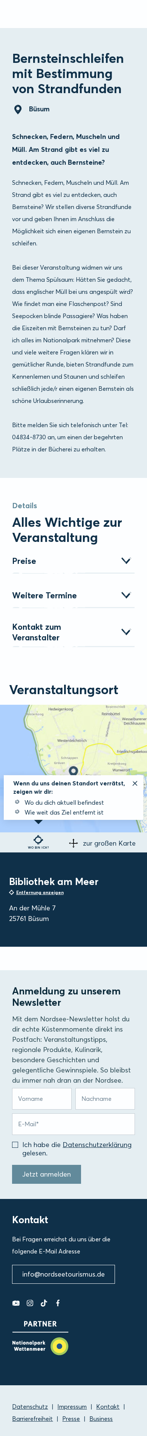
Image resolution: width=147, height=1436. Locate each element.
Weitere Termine (44, 595)
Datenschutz (30, 1406)
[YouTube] (16, 1303)
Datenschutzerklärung (97, 1144)
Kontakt (107, 1406)
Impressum (72, 1406)
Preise (24, 561)
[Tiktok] (44, 1303)
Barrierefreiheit (32, 1418)
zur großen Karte (109, 843)
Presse (71, 1418)
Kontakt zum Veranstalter (36, 632)
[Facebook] (58, 1303)
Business (101, 1418)
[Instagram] (30, 1303)
